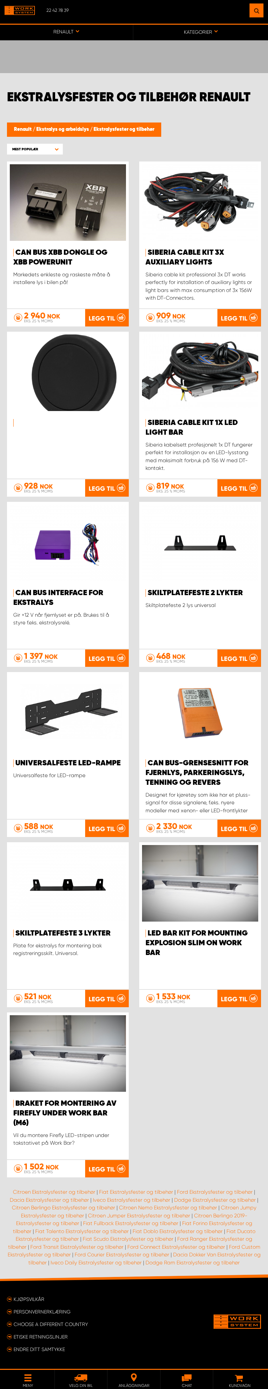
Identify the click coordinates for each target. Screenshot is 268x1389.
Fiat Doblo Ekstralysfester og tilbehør (178, 1231)
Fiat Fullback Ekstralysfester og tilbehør (130, 1223)
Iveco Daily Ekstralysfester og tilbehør (96, 1263)
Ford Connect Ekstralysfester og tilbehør (176, 1247)
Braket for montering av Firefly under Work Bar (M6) (65, 1113)
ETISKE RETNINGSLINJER (41, 1337)
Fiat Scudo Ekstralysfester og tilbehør (128, 1239)
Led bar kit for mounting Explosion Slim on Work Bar (197, 943)
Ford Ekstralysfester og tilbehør (215, 1192)
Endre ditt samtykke (39, 1349)
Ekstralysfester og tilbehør (124, 129)
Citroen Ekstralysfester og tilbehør (54, 1192)
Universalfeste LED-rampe (68, 763)
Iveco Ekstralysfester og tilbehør (131, 1200)
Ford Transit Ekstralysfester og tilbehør (77, 1247)
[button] (35, 149)
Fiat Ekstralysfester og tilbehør (136, 1192)
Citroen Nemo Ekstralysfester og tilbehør (168, 1208)
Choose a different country (51, 1324)
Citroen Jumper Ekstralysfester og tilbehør (139, 1216)
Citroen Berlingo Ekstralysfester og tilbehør (63, 1208)
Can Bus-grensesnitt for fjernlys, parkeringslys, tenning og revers (197, 773)
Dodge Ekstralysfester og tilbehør (215, 1200)
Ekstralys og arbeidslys (63, 129)
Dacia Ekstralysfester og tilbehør (49, 1200)
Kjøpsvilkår (29, 1299)
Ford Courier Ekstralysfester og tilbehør (122, 1255)
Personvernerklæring (42, 1312)
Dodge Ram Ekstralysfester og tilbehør (193, 1263)
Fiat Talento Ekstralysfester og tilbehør (82, 1231)
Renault (23, 129)
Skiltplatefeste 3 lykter (63, 933)
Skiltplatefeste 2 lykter (195, 593)
